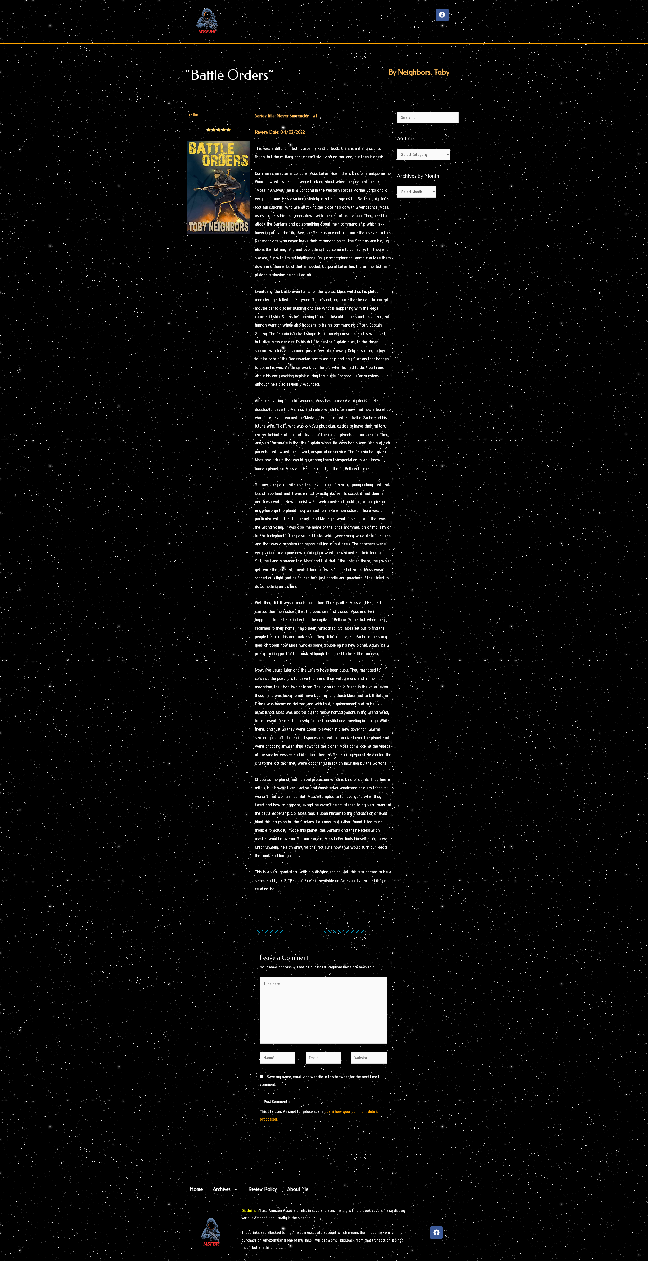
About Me (297, 1189)
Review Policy (262, 1189)
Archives (222, 1189)
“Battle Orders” (229, 75)
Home (196, 1189)
